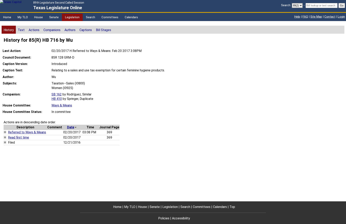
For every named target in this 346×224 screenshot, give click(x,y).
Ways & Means (61, 105)
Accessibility (181, 218)
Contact (329, 16)
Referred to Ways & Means (27, 132)
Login (341, 16)
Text (21, 30)
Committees (110, 17)
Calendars (131, 17)
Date (70, 127)
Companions (51, 30)
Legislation (72, 17)
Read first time (18, 137)
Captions (85, 30)
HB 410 (56, 99)
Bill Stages (103, 30)
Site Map (316, 16)
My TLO (23, 17)
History (9, 30)
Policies (163, 218)
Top (232, 207)
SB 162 (56, 94)
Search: (286, 5)
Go (341, 5)
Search (90, 17)
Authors (69, 30)
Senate (54, 17)
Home (7, 17)
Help (297, 16)
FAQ (305, 16)
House (38, 17)
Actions (34, 30)
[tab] (9, 30)
